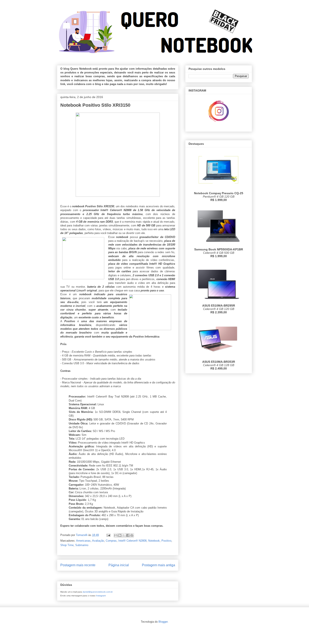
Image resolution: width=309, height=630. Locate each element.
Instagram (101, 595)
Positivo (166, 540)
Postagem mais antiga (158, 565)
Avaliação (98, 540)
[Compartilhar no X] (124, 535)
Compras (111, 540)
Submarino (81, 545)
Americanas (83, 540)
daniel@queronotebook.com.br (98, 592)
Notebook (154, 540)
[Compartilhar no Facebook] (128, 535)
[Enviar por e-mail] (116, 535)
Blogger (163, 621)
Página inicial (118, 565)
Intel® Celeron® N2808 (132, 540)
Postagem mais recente (77, 565)
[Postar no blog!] (120, 535)
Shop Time (67, 545)
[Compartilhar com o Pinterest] (132, 535)
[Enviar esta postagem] (108, 535)
